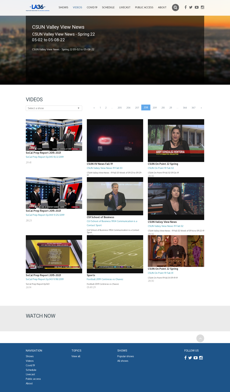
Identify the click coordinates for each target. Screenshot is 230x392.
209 (155, 107)
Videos (77, 7)
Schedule (108, 7)
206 (128, 107)
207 (137, 107)
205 (120, 107)
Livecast (124, 7)
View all (76, 356)
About (162, 7)
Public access (144, 7)
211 (170, 107)
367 (193, 107)
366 (185, 107)
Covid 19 (92, 7)
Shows (63, 7)
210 (163, 107)
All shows (122, 360)
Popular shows (125, 356)
